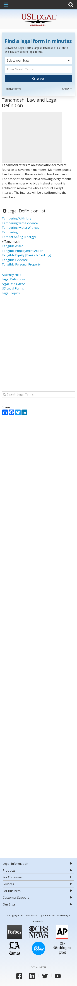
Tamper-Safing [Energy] (19, 237)
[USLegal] (38, 14)
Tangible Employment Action (22, 251)
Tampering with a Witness (20, 227)
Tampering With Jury (17, 218)
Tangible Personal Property (21, 264)
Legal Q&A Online (13, 284)
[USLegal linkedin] (32, 976)
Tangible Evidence (15, 260)
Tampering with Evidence (20, 223)
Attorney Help (11, 275)
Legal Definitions (13, 279)
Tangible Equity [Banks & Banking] (26, 255)
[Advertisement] (32, 137)
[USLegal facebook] (19, 976)
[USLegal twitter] (45, 976)
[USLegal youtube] (58, 976)
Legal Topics (11, 293)
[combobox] (38, 74)
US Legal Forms (13, 288)
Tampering (10, 232)
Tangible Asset (12, 246)
